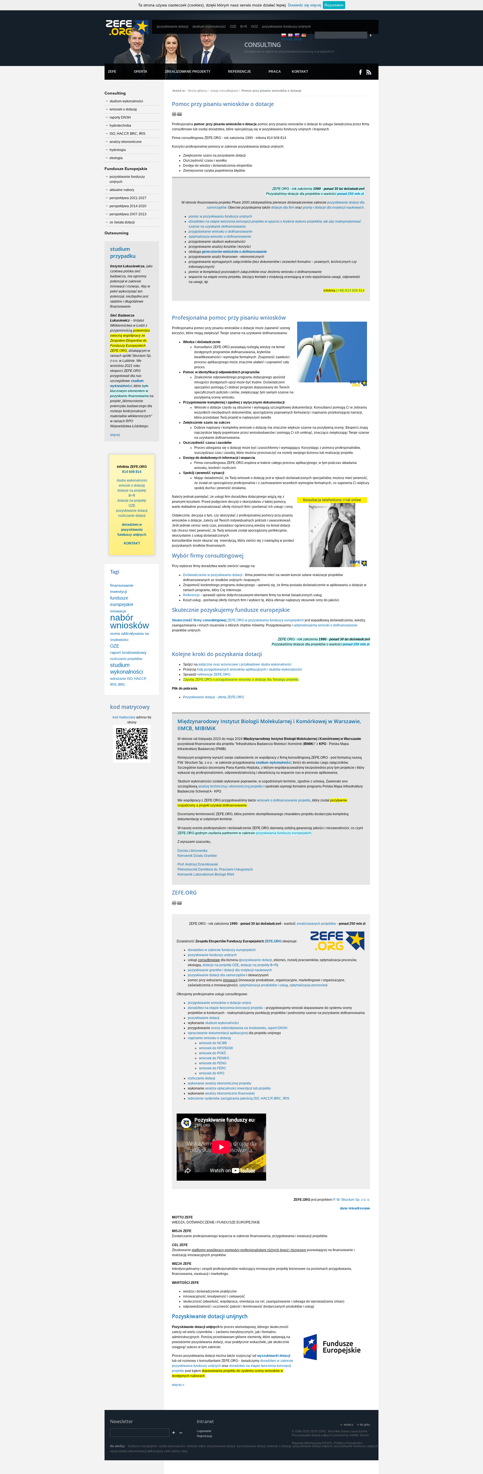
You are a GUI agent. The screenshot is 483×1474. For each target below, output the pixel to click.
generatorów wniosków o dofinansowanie (234, 252)
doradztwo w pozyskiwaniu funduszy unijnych (131, 530)
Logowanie (204, 1431)
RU (297, 35)
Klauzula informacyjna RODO (312, 1443)
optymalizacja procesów (308, 985)
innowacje (118, 611)
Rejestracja (204, 1436)
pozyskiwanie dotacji (256, 960)
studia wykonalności (132, 480)
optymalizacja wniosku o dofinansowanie (220, 237)
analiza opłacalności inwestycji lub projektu (238, 1088)
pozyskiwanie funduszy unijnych (212, 955)
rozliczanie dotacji (201, 1078)
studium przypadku (123, 252)
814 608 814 (131, 472)
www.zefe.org (127, 28)
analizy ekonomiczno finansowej (230, 1093)
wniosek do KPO (211, 1073)
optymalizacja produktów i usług (263, 985)
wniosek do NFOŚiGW (216, 1048)
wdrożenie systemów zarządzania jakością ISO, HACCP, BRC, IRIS (238, 1098)
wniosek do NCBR (213, 1043)
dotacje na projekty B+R (259, 965)
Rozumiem (334, 5)
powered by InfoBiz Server (351, 1435)
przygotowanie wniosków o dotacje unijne (219, 1003)
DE (304, 35)
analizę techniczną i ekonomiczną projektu (230, 786)
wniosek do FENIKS (214, 1058)
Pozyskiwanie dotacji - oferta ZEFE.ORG (213, 697)
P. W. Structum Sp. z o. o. (351, 1200)
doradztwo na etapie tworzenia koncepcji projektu (225, 1008)
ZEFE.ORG (273, 941)
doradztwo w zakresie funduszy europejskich (222, 950)
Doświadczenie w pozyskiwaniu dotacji (212, 575)
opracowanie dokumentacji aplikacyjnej (218, 1033)
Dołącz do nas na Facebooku (361, 72)
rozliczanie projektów (126, 659)
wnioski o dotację (132, 485)
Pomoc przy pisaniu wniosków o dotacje (271, 90)
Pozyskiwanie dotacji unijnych (210, 1316)
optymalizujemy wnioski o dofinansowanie (325, 625)
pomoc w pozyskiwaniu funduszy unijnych (220, 216)
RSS (369, 72)
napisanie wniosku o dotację (209, 1038)
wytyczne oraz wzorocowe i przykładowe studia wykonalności (245, 664)
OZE (114, 646)
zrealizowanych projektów (316, 924)
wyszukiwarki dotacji (273, 1356)
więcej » (178, 1385)
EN (290, 35)
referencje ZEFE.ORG (213, 674)
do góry (365, 1424)
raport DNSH (277, 1028)
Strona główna (197, 90)
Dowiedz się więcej (304, 5)
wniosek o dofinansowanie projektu (284, 800)
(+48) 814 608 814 (350, 291)
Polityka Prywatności (348, 1443)
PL (283, 35)
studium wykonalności (222, 1023)
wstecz (349, 1424)
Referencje (191, 595)
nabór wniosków (129, 621)
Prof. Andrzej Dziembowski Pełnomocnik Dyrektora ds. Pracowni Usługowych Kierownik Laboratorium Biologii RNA (215, 869)
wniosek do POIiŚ (212, 1053)
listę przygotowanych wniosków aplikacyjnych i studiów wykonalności (249, 669)
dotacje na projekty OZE (221, 965)
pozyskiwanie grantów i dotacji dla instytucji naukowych (230, 970)
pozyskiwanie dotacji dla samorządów (216, 975)
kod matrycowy (124, 717)
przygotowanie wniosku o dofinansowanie (220, 232)
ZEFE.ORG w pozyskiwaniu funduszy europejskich (238, 620)
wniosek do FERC (212, 1068)
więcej (115, 435)
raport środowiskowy (128, 652)
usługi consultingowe (224, 90)
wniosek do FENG (212, 1063)
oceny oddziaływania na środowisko (238, 1028)
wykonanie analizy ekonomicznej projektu (219, 1083)
